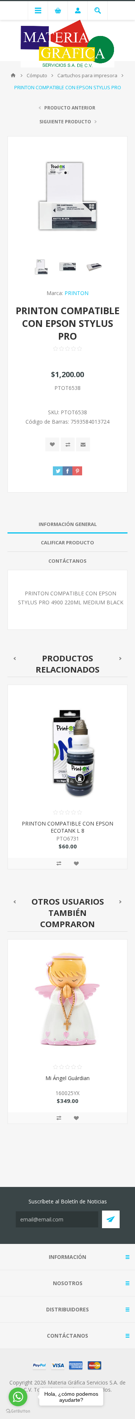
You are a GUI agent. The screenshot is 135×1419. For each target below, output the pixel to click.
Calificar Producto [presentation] (67, 542)
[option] (67, 783)
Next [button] (121, 658)
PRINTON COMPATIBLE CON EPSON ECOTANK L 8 (67, 827)
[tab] (68, 524)
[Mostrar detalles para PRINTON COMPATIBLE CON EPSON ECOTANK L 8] (67, 744)
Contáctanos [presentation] (67, 560)
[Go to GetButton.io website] (18, 1411)
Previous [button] (14, 658)
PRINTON (76, 293)
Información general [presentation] (68, 524)
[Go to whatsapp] (18, 1397)
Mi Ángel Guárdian (67, 1078)
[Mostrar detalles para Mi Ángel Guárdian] (67, 999)
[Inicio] (13, 75)
